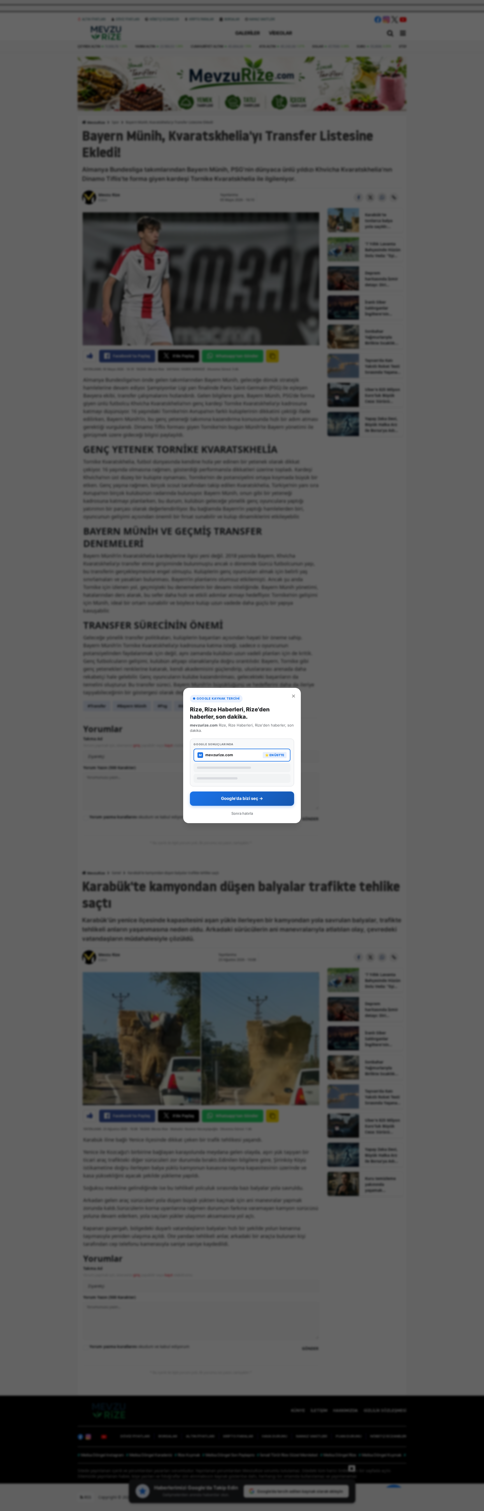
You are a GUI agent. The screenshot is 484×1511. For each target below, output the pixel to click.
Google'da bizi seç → (242, 798)
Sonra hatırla (242, 813)
